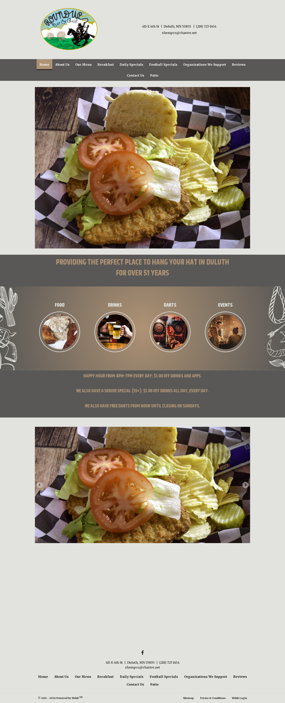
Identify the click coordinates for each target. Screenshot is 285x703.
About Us (62, 64)
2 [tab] (125, 540)
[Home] (69, 29)
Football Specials (163, 64)
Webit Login (239, 698)
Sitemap (188, 698)
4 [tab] (137, 540)
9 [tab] (166, 540)
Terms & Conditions (213, 698)
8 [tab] (160, 540)
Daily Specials (131, 64)
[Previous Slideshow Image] (39, 485)
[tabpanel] (142, 485)
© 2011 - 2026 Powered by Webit (60, 698)
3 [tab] (131, 540)
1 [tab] (119, 540)
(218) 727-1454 (206, 26)
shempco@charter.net (179, 33)
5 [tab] (142, 540)
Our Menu (83, 64)
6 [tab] (148, 540)
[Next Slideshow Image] (245, 485)
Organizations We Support (204, 64)
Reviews (239, 64)
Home (46, 64)
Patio (154, 75)
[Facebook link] (142, 653)
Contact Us (135, 75)
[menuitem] (44, 64)
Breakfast (106, 64)
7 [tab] (154, 540)
